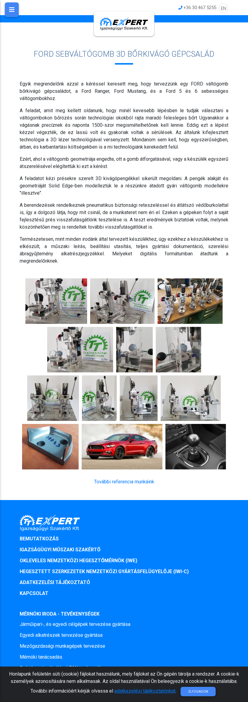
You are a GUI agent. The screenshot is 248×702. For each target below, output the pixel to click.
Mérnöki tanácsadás (41, 657)
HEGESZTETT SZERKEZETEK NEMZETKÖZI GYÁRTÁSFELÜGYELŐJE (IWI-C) (104, 571)
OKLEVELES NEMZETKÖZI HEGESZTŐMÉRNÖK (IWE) (78, 560)
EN (223, 8)
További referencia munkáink (124, 482)
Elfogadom (198, 692)
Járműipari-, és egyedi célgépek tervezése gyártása (75, 624)
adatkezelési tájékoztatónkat (144, 691)
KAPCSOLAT (34, 593)
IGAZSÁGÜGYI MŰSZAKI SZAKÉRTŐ (60, 550)
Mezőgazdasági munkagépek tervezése (62, 646)
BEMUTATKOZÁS (39, 539)
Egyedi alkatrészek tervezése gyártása (61, 635)
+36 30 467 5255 (199, 7)
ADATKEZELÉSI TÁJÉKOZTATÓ (55, 582)
